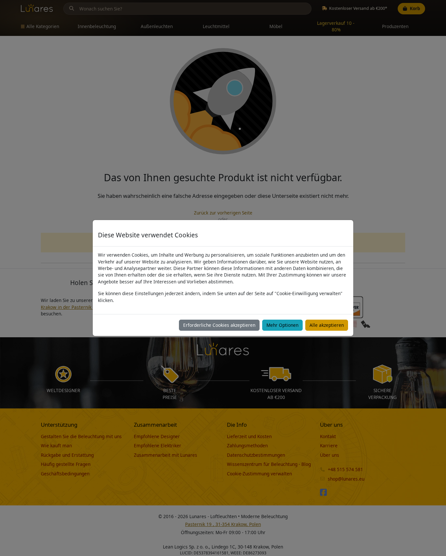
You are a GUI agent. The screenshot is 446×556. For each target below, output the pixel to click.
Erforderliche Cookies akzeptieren (219, 325)
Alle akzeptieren (327, 325)
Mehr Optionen (282, 325)
